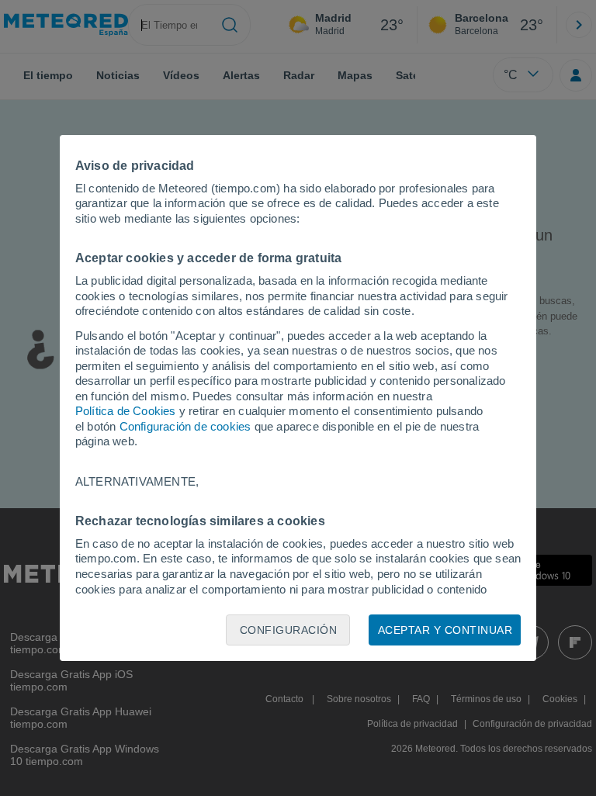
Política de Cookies (125, 410)
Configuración (289, 630)
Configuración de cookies (185, 426)
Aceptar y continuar (445, 630)
